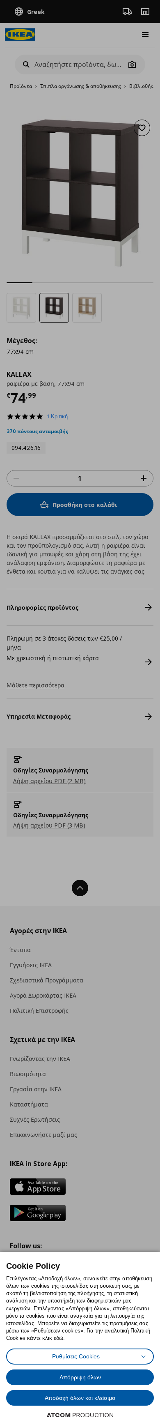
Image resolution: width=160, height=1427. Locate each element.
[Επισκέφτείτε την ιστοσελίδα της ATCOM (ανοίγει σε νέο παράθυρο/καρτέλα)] (80, 1415)
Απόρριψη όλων (80, 1377)
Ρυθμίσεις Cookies (76, 1356)
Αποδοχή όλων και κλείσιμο (80, 1398)
